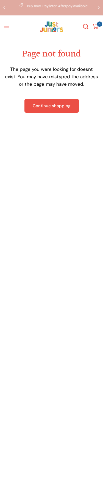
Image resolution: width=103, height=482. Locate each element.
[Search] (85, 26)
